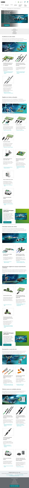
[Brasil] (18, 2)
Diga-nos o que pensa (14, 485)
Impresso (14, 479)
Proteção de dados (14, 481)
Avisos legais (14, 480)
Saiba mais (7, 25)
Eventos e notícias (15, 5)
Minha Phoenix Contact (25, 6)
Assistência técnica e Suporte (20, 6)
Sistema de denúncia (14, 482)
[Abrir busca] (15, 2)
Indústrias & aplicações (7, 5)
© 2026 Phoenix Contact (14, 478)
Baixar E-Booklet (7, 222)
